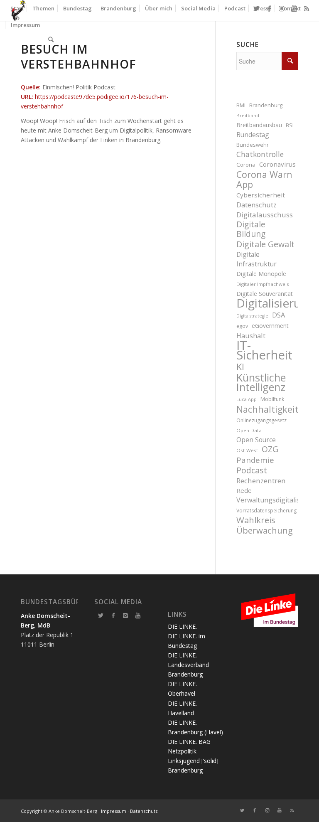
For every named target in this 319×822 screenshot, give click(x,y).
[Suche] (51, 39)
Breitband (247, 115)
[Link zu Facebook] (254, 810)
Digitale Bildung (250, 229)
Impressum (113, 811)
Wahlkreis (255, 520)
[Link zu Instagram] (267, 810)
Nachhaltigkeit (267, 409)
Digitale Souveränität (264, 294)
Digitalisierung (267, 303)
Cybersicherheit (260, 195)
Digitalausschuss (264, 214)
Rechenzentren (261, 480)
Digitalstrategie (252, 316)
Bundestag (252, 134)
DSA (278, 315)
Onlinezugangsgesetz (261, 420)
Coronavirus (277, 164)
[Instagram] (125, 615)
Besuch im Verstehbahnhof (78, 56)
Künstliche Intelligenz (261, 382)
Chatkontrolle (260, 154)
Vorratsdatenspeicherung (266, 510)
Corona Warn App (264, 179)
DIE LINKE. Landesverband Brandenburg (188, 664)
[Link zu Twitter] (242, 810)
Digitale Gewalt (265, 244)
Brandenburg (265, 105)
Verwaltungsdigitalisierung (267, 500)
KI (240, 367)
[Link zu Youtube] (279, 810)
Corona (245, 164)
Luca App (246, 399)
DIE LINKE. (182, 626)
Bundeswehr (252, 144)
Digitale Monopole (261, 274)
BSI (290, 125)
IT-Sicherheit (264, 350)
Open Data (249, 430)
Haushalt (250, 335)
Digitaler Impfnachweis (262, 284)
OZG (270, 449)
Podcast (251, 470)
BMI (240, 105)
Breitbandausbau (259, 125)
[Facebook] (113, 615)
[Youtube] (138, 615)
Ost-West (247, 450)
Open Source (256, 439)
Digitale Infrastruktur (256, 259)
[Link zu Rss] (292, 810)
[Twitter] (100, 615)
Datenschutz (256, 204)
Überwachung (264, 530)
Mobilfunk (272, 399)
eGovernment (270, 326)
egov (242, 326)
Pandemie (255, 460)
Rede (244, 490)
